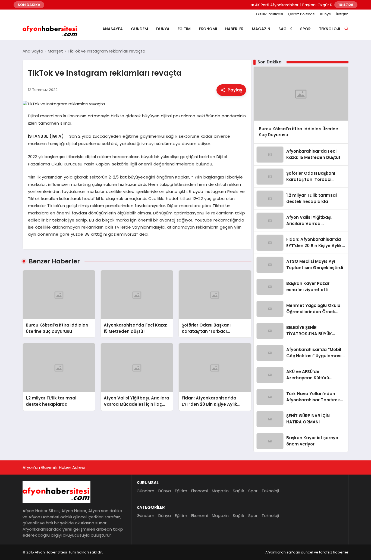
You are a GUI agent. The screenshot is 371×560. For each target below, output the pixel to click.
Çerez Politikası (301, 14)
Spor (305, 29)
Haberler (234, 29)
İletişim (342, 14)
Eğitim (184, 29)
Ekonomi (208, 29)
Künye (325, 14)
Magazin (261, 29)
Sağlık (285, 29)
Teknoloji (329, 29)
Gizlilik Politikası (269, 14)
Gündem (139, 29)
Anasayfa (112, 29)
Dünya (162, 29)
